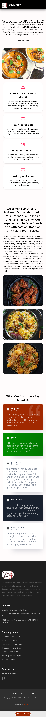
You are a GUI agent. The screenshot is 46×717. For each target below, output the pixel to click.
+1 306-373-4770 (9, 673)
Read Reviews (23, 40)
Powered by (23, 704)
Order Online (23, 714)
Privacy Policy (29, 693)
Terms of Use (17, 693)
